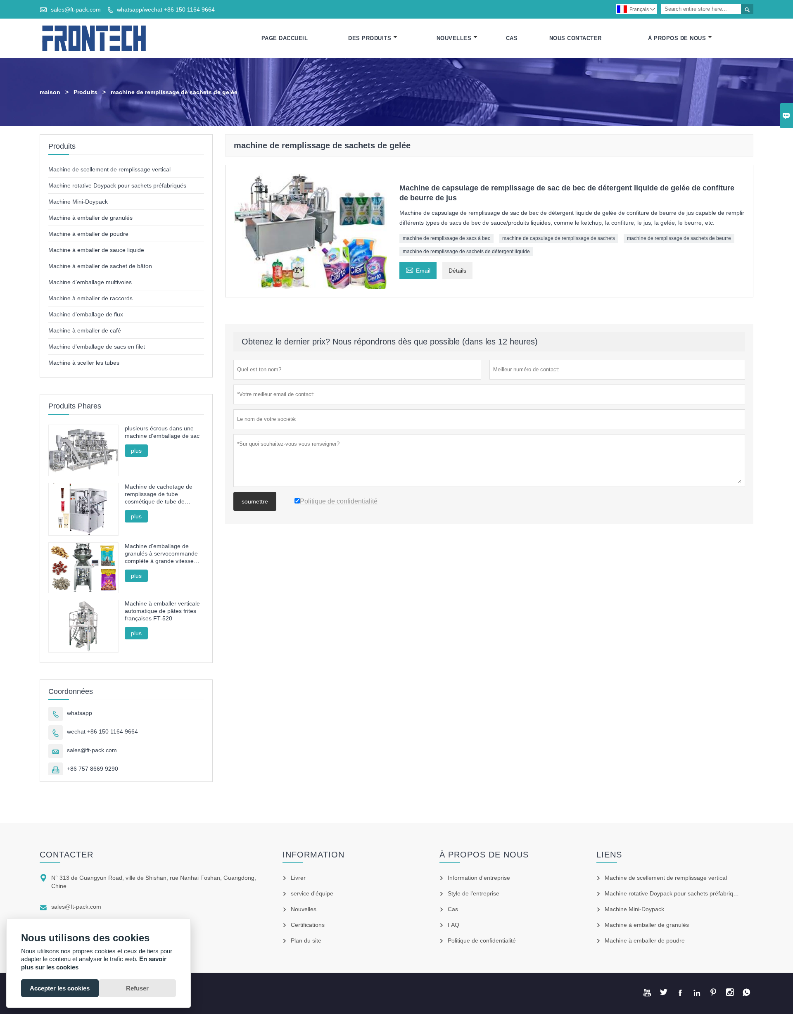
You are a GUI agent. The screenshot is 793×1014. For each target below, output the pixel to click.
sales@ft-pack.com (76, 9)
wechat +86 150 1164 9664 (102, 731)
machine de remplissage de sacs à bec (446, 238)
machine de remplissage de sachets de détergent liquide (466, 251)
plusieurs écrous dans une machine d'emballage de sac (162, 432)
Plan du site (306, 940)
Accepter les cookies (60, 988)
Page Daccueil (284, 38)
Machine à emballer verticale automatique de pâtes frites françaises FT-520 (162, 611)
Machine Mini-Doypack (78, 201)
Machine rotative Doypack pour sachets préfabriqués (117, 185)
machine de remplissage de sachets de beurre (679, 238)
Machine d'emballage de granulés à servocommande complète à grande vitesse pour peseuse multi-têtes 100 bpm (163, 554)
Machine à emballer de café (84, 330)
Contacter (66, 854)
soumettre (255, 501)
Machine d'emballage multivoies (90, 282)
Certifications (308, 924)
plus (136, 450)
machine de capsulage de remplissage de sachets (558, 238)
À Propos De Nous (677, 38)
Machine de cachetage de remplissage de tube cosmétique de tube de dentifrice (158, 494)
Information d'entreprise (479, 877)
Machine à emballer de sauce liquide (96, 250)
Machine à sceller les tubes (83, 362)
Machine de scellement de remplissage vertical (109, 169)
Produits (85, 92)
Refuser (137, 988)
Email (418, 269)
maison (50, 92)
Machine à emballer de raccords (90, 298)
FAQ (453, 924)
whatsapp (79, 713)
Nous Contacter (575, 38)
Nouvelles (454, 38)
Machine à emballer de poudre (88, 233)
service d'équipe (312, 893)
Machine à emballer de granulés (90, 217)
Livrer (298, 877)
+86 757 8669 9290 (92, 768)
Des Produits (369, 38)
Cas (512, 38)
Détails (457, 270)
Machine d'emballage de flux (85, 314)
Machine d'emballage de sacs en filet (96, 346)
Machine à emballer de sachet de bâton (100, 266)
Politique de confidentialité (482, 940)
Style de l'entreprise (473, 893)
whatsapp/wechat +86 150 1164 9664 (166, 9)
